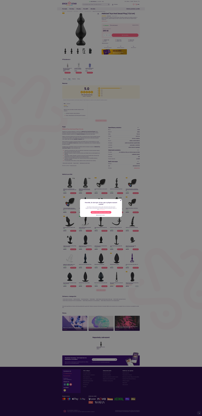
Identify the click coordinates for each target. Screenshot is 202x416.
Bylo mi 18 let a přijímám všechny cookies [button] (101, 212)
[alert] (101, 208)
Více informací (102, 209)
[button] (101, 215)
